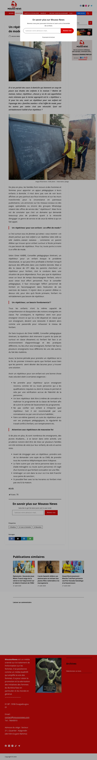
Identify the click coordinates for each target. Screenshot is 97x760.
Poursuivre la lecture (48, 37)
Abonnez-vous (67, 31)
